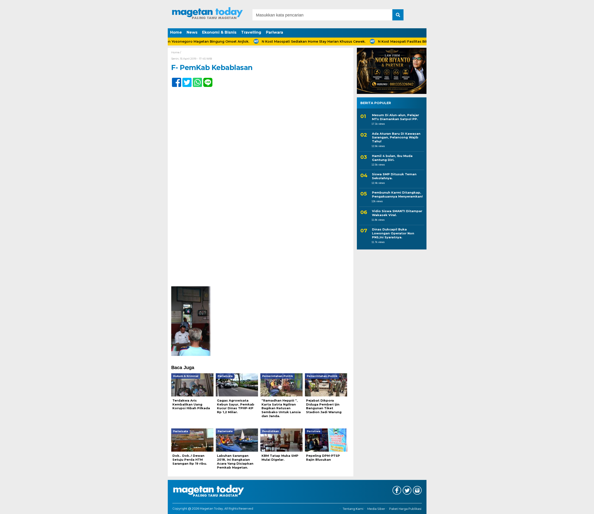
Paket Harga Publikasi (405, 509)
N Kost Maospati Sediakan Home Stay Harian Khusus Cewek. (297, 41)
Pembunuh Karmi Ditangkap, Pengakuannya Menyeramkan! (397, 194)
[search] (398, 14)
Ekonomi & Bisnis (219, 32)
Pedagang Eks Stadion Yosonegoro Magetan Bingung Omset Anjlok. (173, 41)
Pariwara (274, 32)
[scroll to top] (571, 507)
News (192, 32)
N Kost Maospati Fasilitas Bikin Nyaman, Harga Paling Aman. (413, 41)
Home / (176, 52)
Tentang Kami (353, 509)
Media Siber (376, 509)
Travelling (251, 32)
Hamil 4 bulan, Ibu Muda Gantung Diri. (392, 158)
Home (176, 32)
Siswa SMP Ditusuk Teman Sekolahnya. (394, 176)
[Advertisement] (260, 252)
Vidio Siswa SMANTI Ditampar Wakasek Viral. (397, 213)
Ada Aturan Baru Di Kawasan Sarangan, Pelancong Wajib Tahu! (396, 137)
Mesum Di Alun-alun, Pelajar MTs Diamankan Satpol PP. (395, 117)
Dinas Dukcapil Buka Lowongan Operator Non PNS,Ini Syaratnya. (393, 233)
